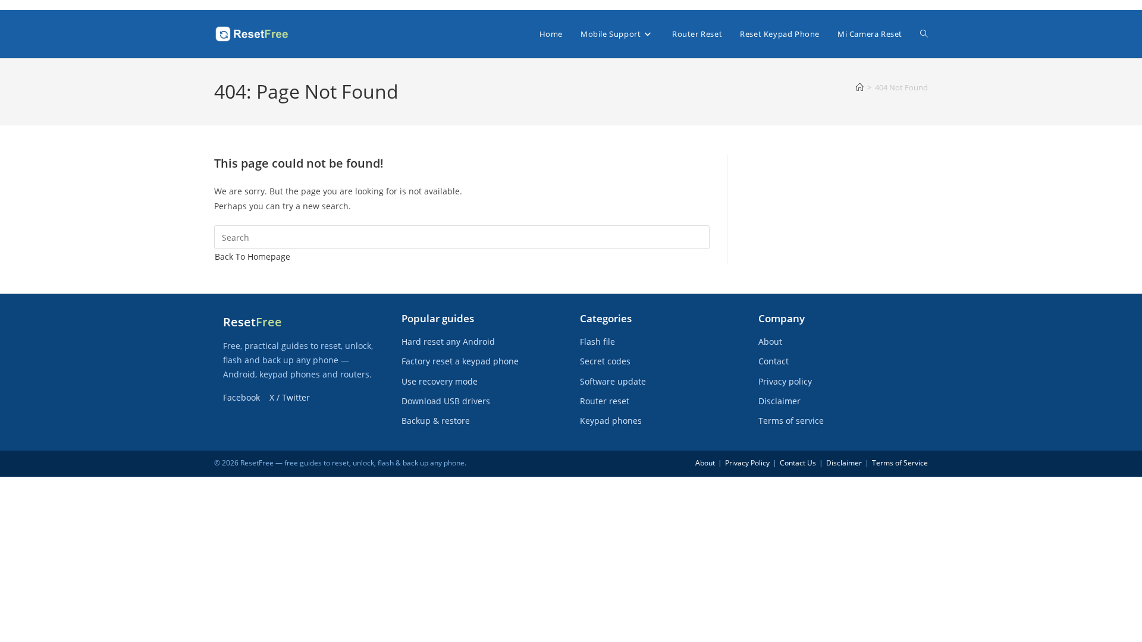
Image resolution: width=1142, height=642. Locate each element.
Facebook (241, 397)
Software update (613, 381)
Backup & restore (435, 420)
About (770, 341)
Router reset (604, 401)
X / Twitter (289, 397)
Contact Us (798, 463)
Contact (773, 361)
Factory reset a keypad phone (460, 361)
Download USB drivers (445, 401)
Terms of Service (900, 463)
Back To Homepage (252, 256)
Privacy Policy (747, 463)
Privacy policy (785, 381)
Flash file (597, 341)
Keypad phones (611, 420)
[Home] (860, 87)
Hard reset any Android (448, 341)
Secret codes (605, 361)
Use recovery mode (439, 381)
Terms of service (791, 420)
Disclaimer (779, 401)
